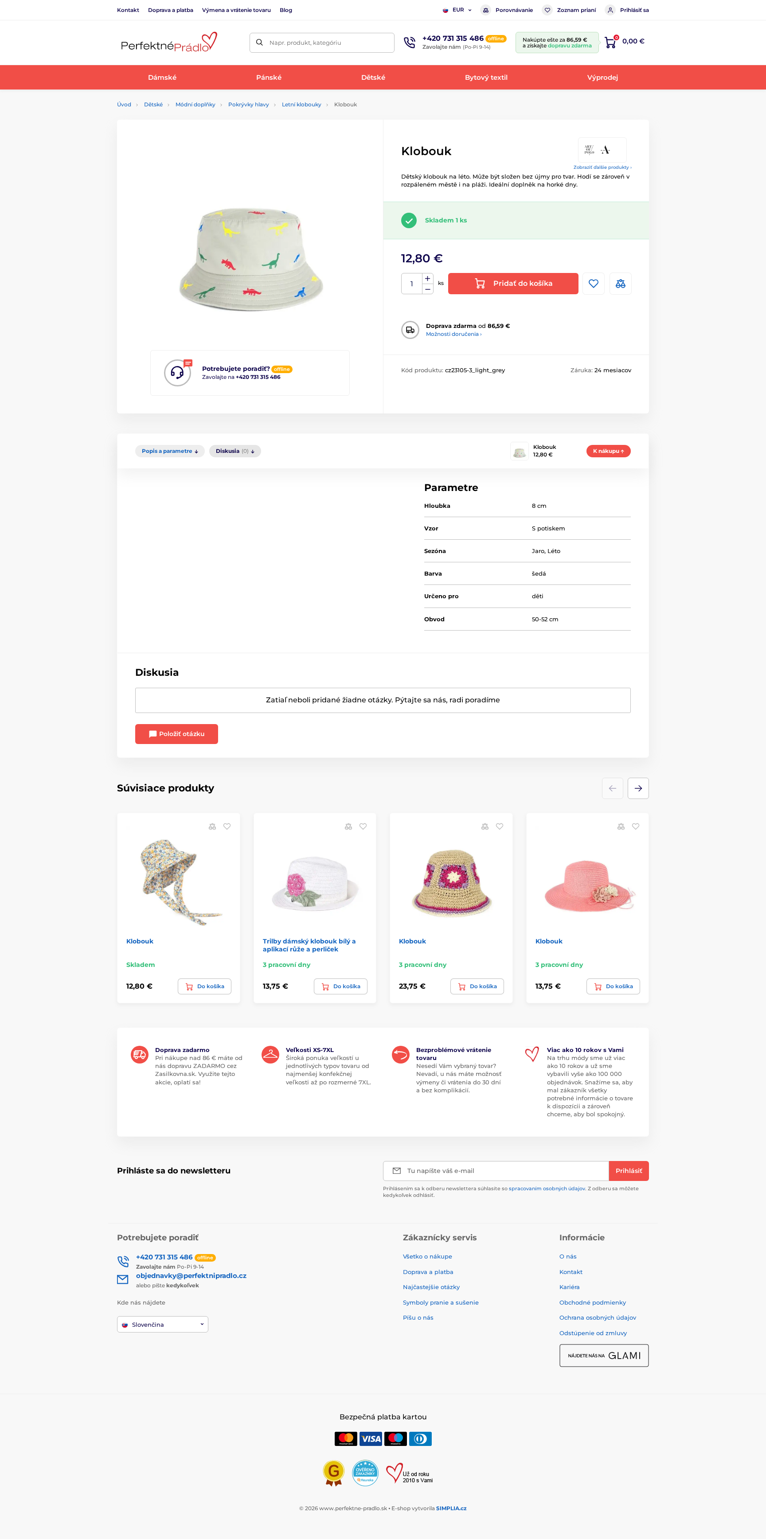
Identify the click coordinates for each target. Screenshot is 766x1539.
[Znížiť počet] (427, 289)
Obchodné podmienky (592, 1302)
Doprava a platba (170, 10)
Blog (286, 10)
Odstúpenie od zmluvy (593, 1332)
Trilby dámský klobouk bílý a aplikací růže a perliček (309, 945)
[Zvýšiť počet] (427, 278)
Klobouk (139, 941)
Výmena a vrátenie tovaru (236, 10)
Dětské (153, 104)
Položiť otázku (181, 734)
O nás (568, 1256)
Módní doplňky (195, 104)
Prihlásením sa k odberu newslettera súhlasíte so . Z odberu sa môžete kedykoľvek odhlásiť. (511, 1191)
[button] (638, 788)
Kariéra (569, 1286)
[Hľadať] (260, 43)
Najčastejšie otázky (431, 1286)
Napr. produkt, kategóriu (305, 42)
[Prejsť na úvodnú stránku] (168, 43)
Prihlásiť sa (634, 10)
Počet (412, 283)
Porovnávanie (514, 10)
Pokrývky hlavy (248, 104)
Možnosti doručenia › (454, 334)
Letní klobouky (301, 104)
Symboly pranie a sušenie (441, 1302)
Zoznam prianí (576, 10)
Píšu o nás (418, 1317)
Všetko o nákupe (427, 1256)
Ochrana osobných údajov (597, 1317)
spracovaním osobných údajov (547, 1188)
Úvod (124, 104)
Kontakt (128, 10)
